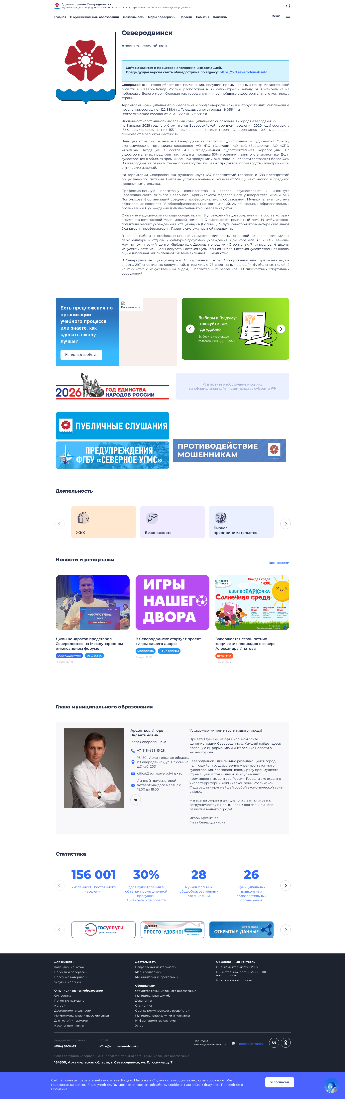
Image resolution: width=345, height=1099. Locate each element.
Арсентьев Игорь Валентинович (146, 733)
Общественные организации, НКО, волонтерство (242, 973)
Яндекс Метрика (135, 1080)
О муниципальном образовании (94, 17)
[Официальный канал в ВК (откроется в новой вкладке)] (274, 1043)
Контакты (220, 17)
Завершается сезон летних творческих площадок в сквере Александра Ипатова (245, 644)
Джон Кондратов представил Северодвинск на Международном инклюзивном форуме (89, 644)
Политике (59, 1089)
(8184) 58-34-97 (65, 1046)
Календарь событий (69, 967)
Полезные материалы (70, 977)
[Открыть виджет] (331, 1085)
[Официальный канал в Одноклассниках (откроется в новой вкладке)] (286, 1043)
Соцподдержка (69, 655)
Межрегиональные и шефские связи (81, 1015)
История (60, 1005)
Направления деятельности (155, 967)
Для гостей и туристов (71, 1020)
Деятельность (133, 17)
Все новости (279, 563)
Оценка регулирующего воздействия (163, 1010)
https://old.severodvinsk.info (243, 72)
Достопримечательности (72, 1010)
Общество (94, 655)
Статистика (143, 1005)
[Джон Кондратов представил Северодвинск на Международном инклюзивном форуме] (93, 602)
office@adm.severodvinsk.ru (120, 1046)
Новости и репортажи (70, 972)
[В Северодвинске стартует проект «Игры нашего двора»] (172, 602)
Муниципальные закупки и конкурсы (162, 1015)
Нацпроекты (169, 651)
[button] (190, 328)
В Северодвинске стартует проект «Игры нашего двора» (168, 641)
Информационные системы (155, 1020)
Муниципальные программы (156, 977)
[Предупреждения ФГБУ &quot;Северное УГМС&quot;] (112, 455)
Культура (224, 655)
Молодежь (145, 651)
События (202, 17)
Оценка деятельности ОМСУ (237, 967)
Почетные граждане (69, 1000)
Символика (62, 995)
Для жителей (64, 962)
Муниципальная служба (153, 995)
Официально (145, 985)
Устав (139, 1025)
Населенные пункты (69, 1025)
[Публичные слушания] (112, 425)
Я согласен (279, 1082)
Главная (60, 17)
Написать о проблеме (81, 354)
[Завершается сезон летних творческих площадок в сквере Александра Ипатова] (252, 602)
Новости (185, 17)
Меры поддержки (161, 17)
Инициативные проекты (234, 980)
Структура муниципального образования (165, 991)
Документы (143, 1000)
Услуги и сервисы (67, 982)
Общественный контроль (235, 962)
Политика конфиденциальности (209, 1042)
